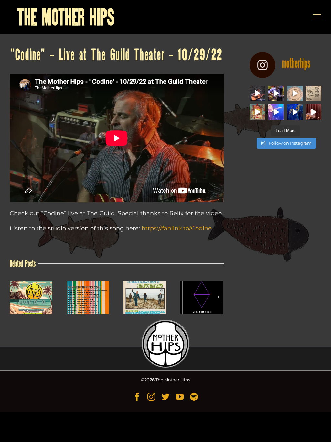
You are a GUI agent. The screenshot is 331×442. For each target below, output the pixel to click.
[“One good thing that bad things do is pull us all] (276, 112)
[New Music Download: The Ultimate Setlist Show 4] (144, 297)
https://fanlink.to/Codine (177, 228)
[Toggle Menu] (317, 16)
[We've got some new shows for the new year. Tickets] (313, 112)
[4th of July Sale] (31, 297)
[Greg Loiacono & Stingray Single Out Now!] (201, 297)
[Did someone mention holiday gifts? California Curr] (295, 93)
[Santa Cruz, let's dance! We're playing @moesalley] (295, 112)
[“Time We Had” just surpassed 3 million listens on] (257, 93)
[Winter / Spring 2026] (88, 297)
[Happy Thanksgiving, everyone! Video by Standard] (276, 93)
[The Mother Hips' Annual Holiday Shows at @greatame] (257, 112)
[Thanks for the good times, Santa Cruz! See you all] (313, 93)
